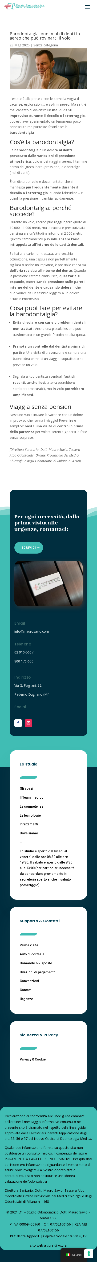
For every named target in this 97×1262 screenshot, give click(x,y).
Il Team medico (32, 797)
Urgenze (26, 999)
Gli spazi (26, 788)
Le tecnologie (30, 815)
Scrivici (28, 547)
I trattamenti (29, 824)
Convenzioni (29, 981)
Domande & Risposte (36, 963)
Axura (62, 1245)
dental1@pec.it (28, 1236)
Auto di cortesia (32, 954)
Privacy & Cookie (33, 1059)
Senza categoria (45, 45)
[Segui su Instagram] (28, 723)
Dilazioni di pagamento (38, 972)
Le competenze (31, 806)
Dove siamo (29, 833)
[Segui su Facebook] (18, 723)
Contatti (26, 990)
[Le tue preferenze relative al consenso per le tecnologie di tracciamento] (88, 1253)
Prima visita (29, 945)
